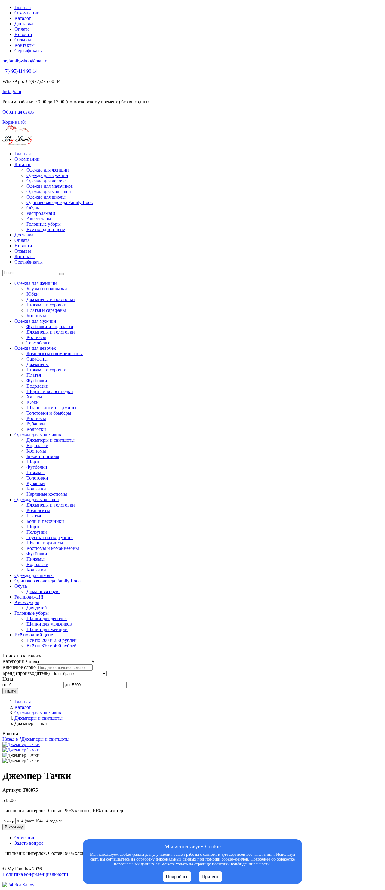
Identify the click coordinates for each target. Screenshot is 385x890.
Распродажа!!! (40, 213)
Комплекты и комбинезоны (54, 353)
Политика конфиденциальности (35, 874)
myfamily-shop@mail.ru (25, 60)
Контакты (24, 45)
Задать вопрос (28, 843)
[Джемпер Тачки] (21, 744)
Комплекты (38, 510)
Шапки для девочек (46, 618)
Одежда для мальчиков (49, 186)
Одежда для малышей (48, 191)
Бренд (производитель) (26, 673)
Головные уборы (43, 224)
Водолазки (37, 386)
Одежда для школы (46, 197)
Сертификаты (28, 50)
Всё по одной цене (45, 229)
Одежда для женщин (47, 169)
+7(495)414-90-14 (20, 71)
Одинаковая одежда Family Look (59, 202)
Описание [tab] (24, 837)
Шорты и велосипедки (49, 391)
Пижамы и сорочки (46, 304)
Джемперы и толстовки (50, 299)
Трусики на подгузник (49, 537)
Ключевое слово (19, 667)
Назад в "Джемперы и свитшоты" (37, 739)
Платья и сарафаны (46, 310)
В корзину (14, 827)
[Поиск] (61, 274)
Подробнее (177, 876)
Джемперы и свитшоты (50, 440)
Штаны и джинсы (44, 542)
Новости (23, 34)
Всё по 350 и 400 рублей (51, 645)
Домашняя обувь (43, 591)
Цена (7, 678)
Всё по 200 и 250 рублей (51, 640)
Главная (22, 7)
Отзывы (22, 39)
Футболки (36, 380)
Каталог (22, 18)
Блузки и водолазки (46, 288)
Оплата (21, 29)
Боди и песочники (45, 521)
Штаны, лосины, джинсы (52, 407)
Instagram (11, 91)
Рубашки (35, 423)
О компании (27, 12)
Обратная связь (18, 111)
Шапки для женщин (47, 629)
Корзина (14, 122)
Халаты (34, 396)
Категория (13, 661)
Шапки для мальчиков (49, 623)
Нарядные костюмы (46, 494)
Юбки (32, 294)
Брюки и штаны (42, 456)
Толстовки (37, 477)
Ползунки (36, 532)
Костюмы (36, 315)
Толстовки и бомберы (48, 413)
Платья (33, 375)
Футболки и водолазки (49, 326)
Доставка (23, 23)
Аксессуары (38, 218)
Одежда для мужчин (47, 175)
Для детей (36, 607)
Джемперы (37, 364)
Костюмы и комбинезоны (52, 548)
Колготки (36, 429)
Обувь (32, 207)
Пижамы (35, 472)
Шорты (34, 461)
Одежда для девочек (47, 180)
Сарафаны (37, 358)
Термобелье (38, 342)
